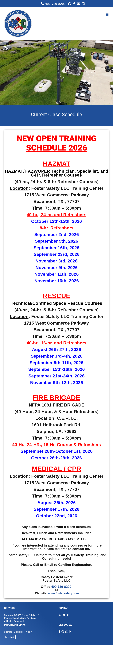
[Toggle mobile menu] (107, 14)
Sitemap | (8, 632)
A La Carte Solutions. (26, 618)
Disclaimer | (19, 632)
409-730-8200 (54, 4)
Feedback (10, 637)
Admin (29, 632)
